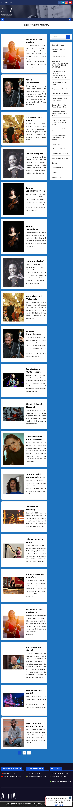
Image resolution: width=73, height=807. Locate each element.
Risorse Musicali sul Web (60, 158)
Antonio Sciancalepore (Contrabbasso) (33, 334)
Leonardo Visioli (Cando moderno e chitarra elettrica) (35, 477)
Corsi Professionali (58, 56)
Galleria (54, 163)
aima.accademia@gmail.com (12, 776)
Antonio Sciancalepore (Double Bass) (32, 83)
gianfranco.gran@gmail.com (61, 781)
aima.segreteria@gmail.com (36, 776)
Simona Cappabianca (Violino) (32, 229)
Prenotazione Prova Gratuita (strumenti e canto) (59, 122)
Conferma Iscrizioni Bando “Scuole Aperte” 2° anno (60, 113)
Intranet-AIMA (57, 177)
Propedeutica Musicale (60, 89)
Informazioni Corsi (58, 149)
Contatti (54, 172)
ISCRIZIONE (59, 805)
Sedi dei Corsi (56, 144)
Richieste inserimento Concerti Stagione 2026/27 (59, 137)
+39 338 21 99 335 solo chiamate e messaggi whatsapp (60, 776)
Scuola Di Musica (58, 45)
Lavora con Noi (57, 168)
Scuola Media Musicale (60, 94)
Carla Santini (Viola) (35, 154)
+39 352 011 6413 (9, 773)
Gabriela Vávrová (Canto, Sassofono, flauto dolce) (35, 439)
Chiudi (70, 798)
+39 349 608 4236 (33, 773)
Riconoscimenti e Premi (60, 153)
